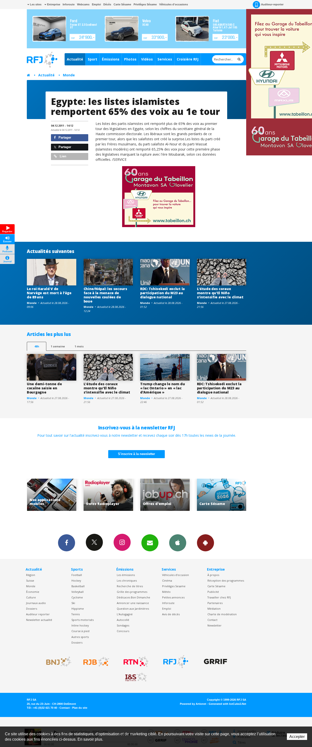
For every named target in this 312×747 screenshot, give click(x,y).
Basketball (78, 586)
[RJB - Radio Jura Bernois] (96, 661)
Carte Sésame (122, 4)
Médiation (214, 608)
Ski (73, 603)
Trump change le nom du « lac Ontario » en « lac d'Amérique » (162, 388)
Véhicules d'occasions (173, 4)
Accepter (297, 737)
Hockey (76, 580)
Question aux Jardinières (133, 608)
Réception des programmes (225, 580)
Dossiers (31, 608)
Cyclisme (77, 597)
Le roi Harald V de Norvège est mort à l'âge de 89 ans (49, 292)
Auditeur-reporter (272, 4)
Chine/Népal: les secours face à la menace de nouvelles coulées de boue (105, 294)
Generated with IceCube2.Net (227, 703)
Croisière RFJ (187, 59)
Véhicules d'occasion (175, 574)
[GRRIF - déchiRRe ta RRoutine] (215, 661)
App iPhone (177, 542)
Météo (166, 591)
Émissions (110, 59)
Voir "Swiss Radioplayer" (70, 495)
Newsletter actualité (39, 619)
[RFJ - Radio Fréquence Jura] (175, 661)
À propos (213, 574)
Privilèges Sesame (173, 586)
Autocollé (123, 619)
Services (164, 59)
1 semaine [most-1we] (58, 346)
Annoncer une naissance (133, 603)
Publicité (213, 591)
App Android (205, 542)
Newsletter (214, 625)
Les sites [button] (35, 4)
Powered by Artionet (193, 703)
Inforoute (69, 4)
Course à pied (80, 631)
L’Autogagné (125, 614)
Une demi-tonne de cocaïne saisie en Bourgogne (44, 388)
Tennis (75, 614)
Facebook (66, 542)
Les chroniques (127, 580)
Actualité (75, 59)
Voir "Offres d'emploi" (127, 495)
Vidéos (147, 59)
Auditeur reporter (38, 614)
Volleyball (77, 591)
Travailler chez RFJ (219, 597)
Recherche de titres (130, 586)
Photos (130, 59)
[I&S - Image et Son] (136, 677)
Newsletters (149, 542)
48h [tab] (36, 346)
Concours (123, 631)
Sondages (123, 625)
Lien (62, 156)
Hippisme (77, 608)
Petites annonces (173, 597)
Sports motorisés (82, 619)
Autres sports (80, 636)
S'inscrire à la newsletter (136, 454)
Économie (32, 591)
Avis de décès (171, 614)
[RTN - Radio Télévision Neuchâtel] (136, 661)
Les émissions (126, 574)
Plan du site (79, 707)
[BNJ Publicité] (56, 661)
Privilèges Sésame (145, 4)
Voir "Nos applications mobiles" (240, 495)
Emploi (96, 4)
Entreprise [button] (53, 4)
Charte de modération (222, 614)
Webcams (83, 4)
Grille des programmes (132, 591)
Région (30, 574)
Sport (92, 59)
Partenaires (215, 603)
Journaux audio (36, 603)
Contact (212, 619)
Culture (31, 597)
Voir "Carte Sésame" (184, 495)
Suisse (30, 580)
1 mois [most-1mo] (79, 346)
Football (76, 574)
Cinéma (167, 580)
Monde (69, 75)
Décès (107, 4)
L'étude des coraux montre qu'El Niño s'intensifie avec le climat (220, 292)
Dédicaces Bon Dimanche (133, 597)
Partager (64, 137)
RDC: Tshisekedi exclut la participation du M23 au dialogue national (162, 292)
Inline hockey (80, 625)
